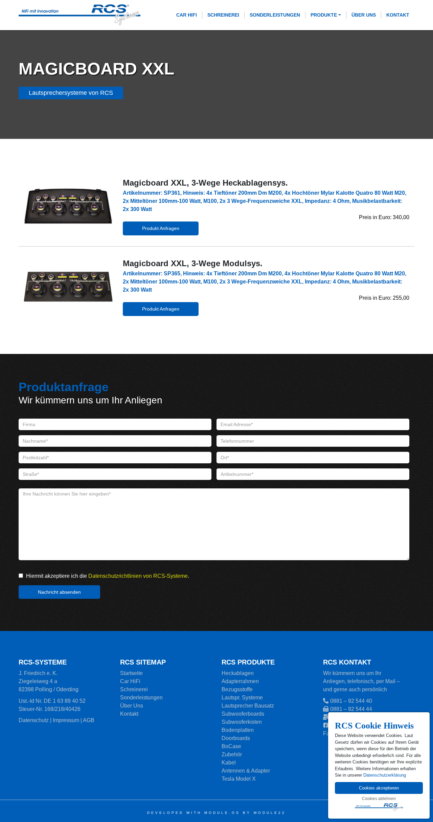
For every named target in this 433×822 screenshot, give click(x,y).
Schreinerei (223, 15)
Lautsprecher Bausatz (248, 706)
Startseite (131, 673)
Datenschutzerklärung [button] (384, 775)
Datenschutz (34, 720)
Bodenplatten (238, 730)
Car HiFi (186, 15)
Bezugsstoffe (237, 689)
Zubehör (232, 754)
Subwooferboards (243, 714)
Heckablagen (238, 673)
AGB (88, 720)
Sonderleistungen (275, 15)
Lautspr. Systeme (242, 697)
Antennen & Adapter (246, 771)
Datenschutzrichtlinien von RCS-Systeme (138, 576)
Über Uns (363, 15)
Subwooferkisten (242, 722)
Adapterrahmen (240, 681)
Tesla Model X (239, 779)
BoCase (231, 746)
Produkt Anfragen (160, 228)
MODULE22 (270, 813)
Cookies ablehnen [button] (379, 798)
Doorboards (236, 738)
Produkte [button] (324, 15)
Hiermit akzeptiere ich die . (107, 576)
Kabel (229, 762)
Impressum (66, 720)
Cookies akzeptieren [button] (379, 788)
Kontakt (397, 15)
